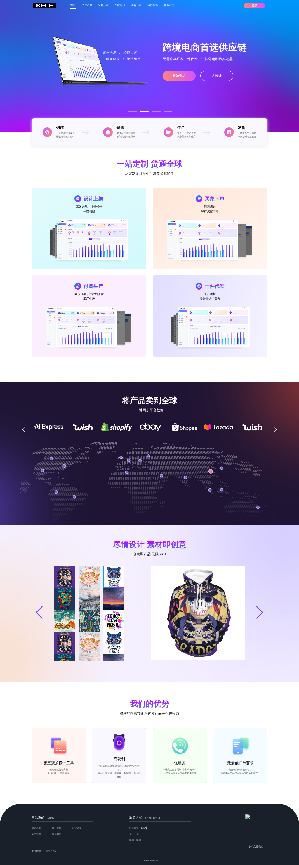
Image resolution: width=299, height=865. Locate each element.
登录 (254, 5)
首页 (73, 5)
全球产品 (87, 5)
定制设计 (103, 5)
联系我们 (169, 5)
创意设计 (136, 5)
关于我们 (36, 834)
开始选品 (179, 75)
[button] (132, 111)
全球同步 (119, 5)
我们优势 (152, 5)
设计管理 (56, 828)
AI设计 (217, 75)
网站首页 (36, 828)
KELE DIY (51, 851)
